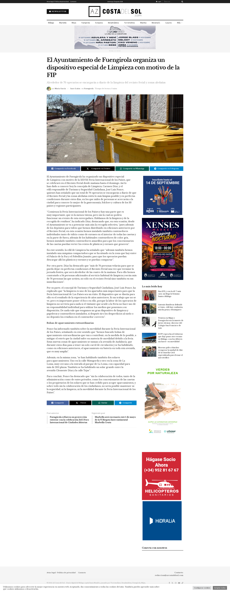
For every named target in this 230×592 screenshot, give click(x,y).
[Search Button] (181, 1)
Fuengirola (85, 23)
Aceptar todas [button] (220, 588)
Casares (168, 23)
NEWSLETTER (58, 11)
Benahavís (156, 23)
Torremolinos (129, 23)
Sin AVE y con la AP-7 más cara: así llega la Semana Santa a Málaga (169, 293)
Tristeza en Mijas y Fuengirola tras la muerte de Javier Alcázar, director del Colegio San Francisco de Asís (170, 323)
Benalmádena (113, 23)
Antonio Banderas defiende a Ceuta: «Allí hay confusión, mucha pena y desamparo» (170, 307)
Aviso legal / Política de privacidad (58, 1)
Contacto (73, 1)
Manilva (143, 23)
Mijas (74, 23)
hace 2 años (75, 89)
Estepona (99, 23)
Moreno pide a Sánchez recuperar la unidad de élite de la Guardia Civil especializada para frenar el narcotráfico (170, 352)
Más (179, 23)
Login (159, 1)
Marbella (62, 23)
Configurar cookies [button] (202, 588)
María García (60, 89)
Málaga (51, 23)
